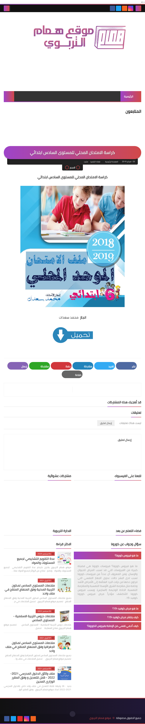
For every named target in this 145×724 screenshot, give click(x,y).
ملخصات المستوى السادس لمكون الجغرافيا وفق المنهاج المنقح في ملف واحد (30, 647)
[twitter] (118, 8)
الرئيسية (128, 96)
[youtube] (20, 718)
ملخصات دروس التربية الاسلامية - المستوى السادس (34, 618)
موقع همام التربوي (100, 718)
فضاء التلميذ (95, 161)
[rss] (124, 8)
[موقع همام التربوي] (72, 40)
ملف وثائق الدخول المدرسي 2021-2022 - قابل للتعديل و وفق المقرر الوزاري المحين (32, 677)
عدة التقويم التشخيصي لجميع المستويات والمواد (36, 560)
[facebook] (112, 8)
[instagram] (130, 8)
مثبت (86, 161)
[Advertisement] (72, 77)
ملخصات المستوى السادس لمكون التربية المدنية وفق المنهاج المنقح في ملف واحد (30, 589)
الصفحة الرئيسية (111, 161)
